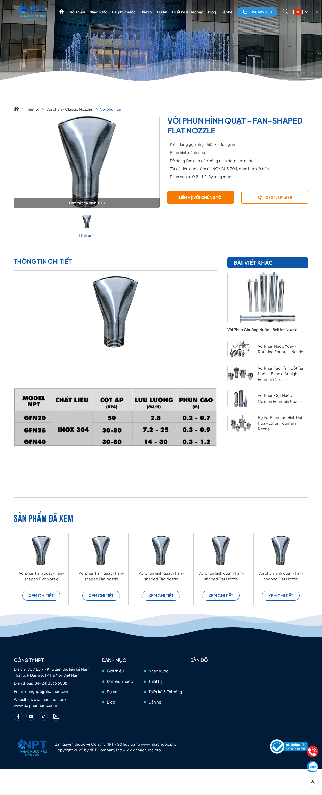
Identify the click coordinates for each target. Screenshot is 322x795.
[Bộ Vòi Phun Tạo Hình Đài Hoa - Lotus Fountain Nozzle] (240, 423)
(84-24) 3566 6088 (50, 683)
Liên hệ (226, 12)
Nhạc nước (98, 12)
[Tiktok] (43, 716)
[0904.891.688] (312, 751)
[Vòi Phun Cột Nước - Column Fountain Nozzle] (240, 398)
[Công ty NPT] (32, 12)
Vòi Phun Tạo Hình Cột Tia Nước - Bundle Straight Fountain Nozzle (280, 373)
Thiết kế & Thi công (187, 12)
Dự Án (162, 12)
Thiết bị (146, 12)
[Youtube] (30, 716)
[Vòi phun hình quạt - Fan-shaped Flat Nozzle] (87, 162)
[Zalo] (56, 716)
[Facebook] (18, 716)
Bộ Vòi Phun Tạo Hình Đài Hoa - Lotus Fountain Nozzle (280, 423)
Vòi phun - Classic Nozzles (70, 109)
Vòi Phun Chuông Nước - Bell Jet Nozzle (262, 329)
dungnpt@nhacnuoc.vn (46, 691)
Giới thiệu (76, 12)
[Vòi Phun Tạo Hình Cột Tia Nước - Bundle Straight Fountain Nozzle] (240, 373)
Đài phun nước (124, 12)
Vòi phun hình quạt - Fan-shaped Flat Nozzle (41, 576)
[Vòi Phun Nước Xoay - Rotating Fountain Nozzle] (240, 349)
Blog (212, 12)
